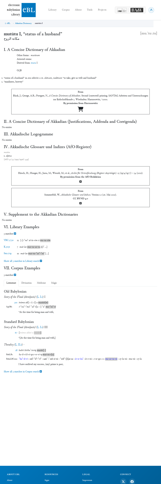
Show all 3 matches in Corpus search (22, 371)
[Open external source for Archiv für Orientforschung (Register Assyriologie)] (80, 182)
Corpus (66, 10)
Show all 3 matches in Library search (22, 261)
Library (52, 10)
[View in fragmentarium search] (15, 234)
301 (15, 302)
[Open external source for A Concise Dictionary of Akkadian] (80, 110)
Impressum (87, 480)
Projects (102, 10)
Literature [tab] (11, 283)
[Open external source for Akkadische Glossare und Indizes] (80, 203)
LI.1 (40, 297)
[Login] (151, 10)
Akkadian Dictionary (23, 23)
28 (16, 350)
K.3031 (7, 247)
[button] (24, 240)
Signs (47, 480)
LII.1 (18, 345)
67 (16, 332)
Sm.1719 (7, 253)
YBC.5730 (9, 240)
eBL (8, 23)
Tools (90, 10)
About (78, 10)
